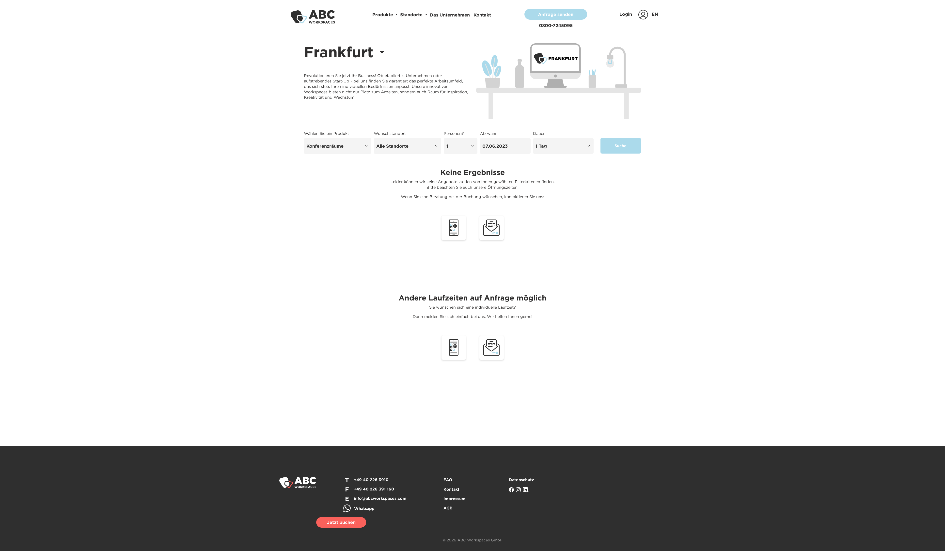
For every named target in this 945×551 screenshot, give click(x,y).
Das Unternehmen (450, 15)
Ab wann (489, 133)
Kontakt (482, 15)
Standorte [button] (412, 14)
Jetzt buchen (341, 522)
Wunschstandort (390, 133)
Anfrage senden (555, 14)
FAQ (447, 479)
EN (655, 14)
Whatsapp (364, 508)
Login (626, 14)
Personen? (454, 133)
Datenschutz (521, 479)
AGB (448, 507)
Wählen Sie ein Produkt (326, 133)
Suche (620, 145)
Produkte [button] (383, 14)
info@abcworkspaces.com (380, 498)
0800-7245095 (556, 25)
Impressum (454, 498)
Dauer (539, 133)
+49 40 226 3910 (371, 479)
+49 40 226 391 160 (374, 489)
